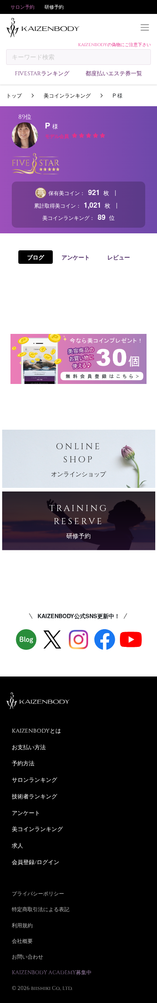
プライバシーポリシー (38, 893)
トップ (14, 95)
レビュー (118, 257)
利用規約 (22, 925)
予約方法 (23, 763)
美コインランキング (67, 95)
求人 (17, 845)
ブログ (35, 257)
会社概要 (22, 941)
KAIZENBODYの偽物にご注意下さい (114, 44)
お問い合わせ (27, 956)
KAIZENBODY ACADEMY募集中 (52, 972)
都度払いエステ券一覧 (113, 73)
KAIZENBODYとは (36, 730)
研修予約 (54, 7)
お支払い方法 (29, 747)
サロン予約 (22, 7)
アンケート (75, 257)
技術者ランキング (34, 796)
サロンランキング (34, 779)
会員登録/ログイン (35, 861)
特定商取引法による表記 (40, 909)
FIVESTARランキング (42, 73)
